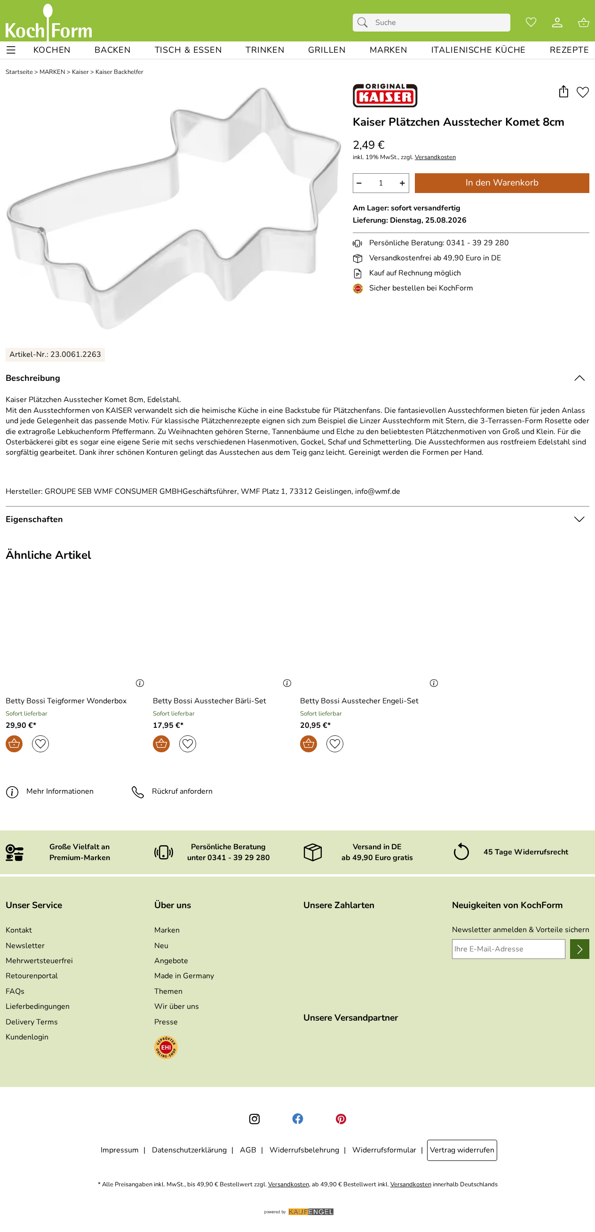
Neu (161, 946)
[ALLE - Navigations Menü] (11, 50)
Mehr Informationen (60, 791)
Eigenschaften (34, 519)
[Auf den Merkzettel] (583, 92)
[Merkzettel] (531, 22)
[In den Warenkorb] (14, 743)
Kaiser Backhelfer (119, 72)
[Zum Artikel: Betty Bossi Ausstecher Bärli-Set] (224, 637)
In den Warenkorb (502, 183)
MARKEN (52, 72)
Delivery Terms (32, 1022)
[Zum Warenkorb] (583, 22)
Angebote (171, 961)
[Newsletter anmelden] (579, 949)
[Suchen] (365, 23)
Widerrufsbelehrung (304, 1150)
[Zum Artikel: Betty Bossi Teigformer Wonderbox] (77, 637)
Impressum (120, 1150)
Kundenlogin (27, 1037)
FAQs (15, 991)
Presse (166, 1022)
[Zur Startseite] (49, 22)
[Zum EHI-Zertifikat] (360, 288)
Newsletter (25, 946)
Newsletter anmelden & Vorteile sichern (520, 930)
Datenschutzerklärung (189, 1150)
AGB (248, 1150)
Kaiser (80, 72)
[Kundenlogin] (557, 22)
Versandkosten (435, 157)
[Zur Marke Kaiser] (385, 95)
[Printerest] (341, 1119)
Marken (167, 930)
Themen (168, 991)
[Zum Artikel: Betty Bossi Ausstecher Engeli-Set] (371, 637)
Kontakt (19, 930)
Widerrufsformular (384, 1150)
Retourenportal (32, 976)
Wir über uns (176, 1006)
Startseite (19, 72)
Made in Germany (184, 976)
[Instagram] (254, 1119)
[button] (563, 92)
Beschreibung (33, 378)
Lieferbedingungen (38, 1006)
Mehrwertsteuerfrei (39, 961)
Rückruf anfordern (182, 791)
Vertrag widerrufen (462, 1150)
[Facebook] (297, 1119)
